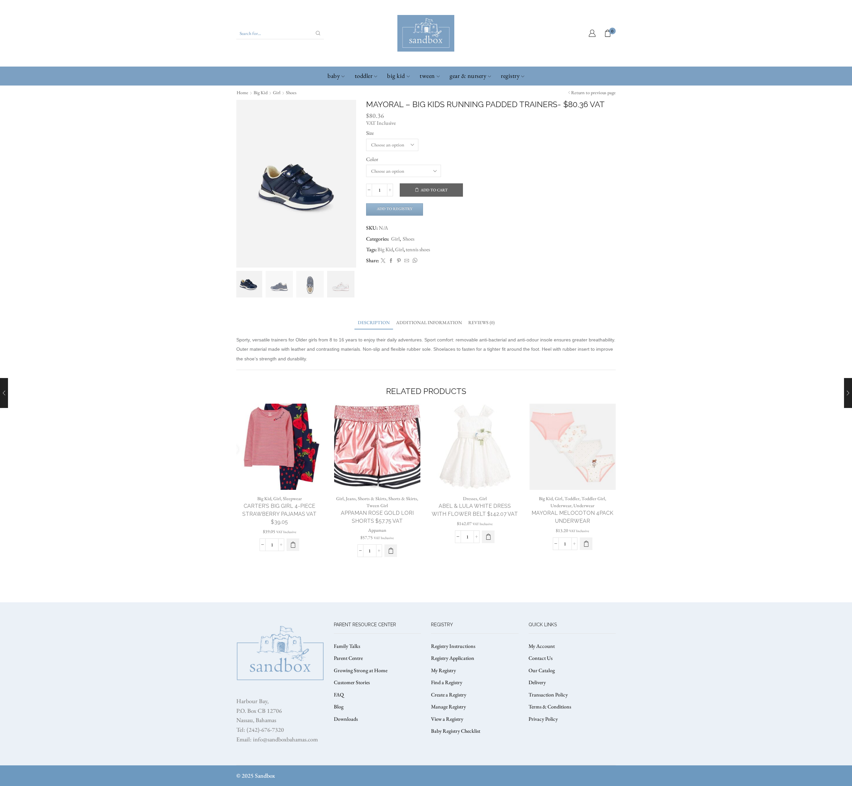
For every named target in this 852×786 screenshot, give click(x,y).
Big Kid (396, 76)
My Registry (443, 670)
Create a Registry (448, 694)
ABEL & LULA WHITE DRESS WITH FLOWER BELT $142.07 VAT (475, 510)
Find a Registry (446, 682)
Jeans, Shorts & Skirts (366, 498)
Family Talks (347, 646)
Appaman (377, 530)
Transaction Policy (548, 694)
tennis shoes (418, 249)
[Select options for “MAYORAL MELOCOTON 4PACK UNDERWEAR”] (586, 543)
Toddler (364, 76)
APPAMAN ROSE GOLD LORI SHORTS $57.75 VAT (377, 517)
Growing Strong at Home (360, 670)
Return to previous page (593, 93)
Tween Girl (377, 505)
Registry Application (452, 658)
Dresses (470, 498)
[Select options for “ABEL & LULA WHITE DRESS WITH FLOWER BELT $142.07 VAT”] (488, 536)
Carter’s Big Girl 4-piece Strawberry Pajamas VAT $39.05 (279, 514)
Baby (333, 76)
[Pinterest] (399, 261)
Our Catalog (542, 670)
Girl (277, 93)
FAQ (339, 694)
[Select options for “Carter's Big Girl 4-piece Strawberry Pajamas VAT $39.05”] (293, 544)
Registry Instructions (453, 646)
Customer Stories (352, 682)
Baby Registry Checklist (455, 730)
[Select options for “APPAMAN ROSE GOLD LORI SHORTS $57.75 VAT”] (390, 550)
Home (242, 93)
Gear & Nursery (468, 76)
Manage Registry (448, 706)
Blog (338, 706)
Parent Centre (348, 658)
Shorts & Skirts (402, 498)
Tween (427, 76)
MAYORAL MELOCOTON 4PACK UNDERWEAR (572, 517)
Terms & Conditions (550, 706)
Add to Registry (394, 208)
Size (370, 132)
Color (372, 159)
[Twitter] (383, 261)
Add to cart (434, 190)
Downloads (346, 718)
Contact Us (540, 658)
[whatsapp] (414, 261)
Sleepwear (292, 498)
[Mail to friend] (407, 261)
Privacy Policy (543, 718)
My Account (542, 646)
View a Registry (447, 718)
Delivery (537, 682)
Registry (510, 76)
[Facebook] (391, 261)
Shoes (291, 93)
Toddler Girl (593, 498)
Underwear (560, 505)
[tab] (373, 322)
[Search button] (318, 33)
